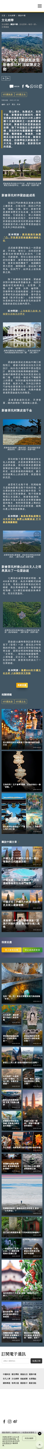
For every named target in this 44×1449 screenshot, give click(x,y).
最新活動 (32, 1383)
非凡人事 (6, 1379)
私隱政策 (7, 1443)
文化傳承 (5, 24)
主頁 (3, 15)
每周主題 (15, 1383)
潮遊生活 (6, 739)
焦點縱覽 (24, 1379)
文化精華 (11, 15)
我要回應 (22, 685)
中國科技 (6, 1374)
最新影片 (24, 1383)
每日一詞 (32, 24)
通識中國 (32, 1374)
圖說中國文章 (9, 842)
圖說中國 (22, 15)
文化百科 (23, 24)
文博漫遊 (5, 27)
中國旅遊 (8, 94)
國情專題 (6, 1383)
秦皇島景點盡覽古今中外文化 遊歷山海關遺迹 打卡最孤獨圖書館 (22, 519)
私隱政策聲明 (28, 1432)
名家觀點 (32, 1379)
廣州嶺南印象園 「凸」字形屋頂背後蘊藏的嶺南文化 (22, 237)
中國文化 (21, 94)
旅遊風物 (17, 739)
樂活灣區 (15, 1374)
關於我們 (6, 1432)
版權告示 (16, 1432)
